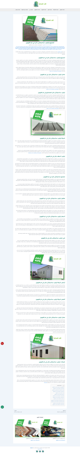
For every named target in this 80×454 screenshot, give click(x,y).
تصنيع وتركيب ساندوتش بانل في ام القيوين (58, 387)
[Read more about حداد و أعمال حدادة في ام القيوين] (53, 428)
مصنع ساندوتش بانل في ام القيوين (59, 394)
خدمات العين (50, 9)
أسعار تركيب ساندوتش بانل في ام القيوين (58, 397)
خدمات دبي (31, 9)
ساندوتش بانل (40, 48)
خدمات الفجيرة (43, 9)
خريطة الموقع (40, 449)
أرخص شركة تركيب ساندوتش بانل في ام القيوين (57, 400)
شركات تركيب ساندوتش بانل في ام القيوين (58, 404)
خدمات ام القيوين (37, 9)
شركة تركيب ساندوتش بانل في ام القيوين (58, 391)
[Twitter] (40, 451)
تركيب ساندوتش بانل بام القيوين (57, 48)
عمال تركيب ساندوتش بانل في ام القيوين (58, 403)
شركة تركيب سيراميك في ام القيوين (32, 438)
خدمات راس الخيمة (25, 9)
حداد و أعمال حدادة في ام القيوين (59, 438)
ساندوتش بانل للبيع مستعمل (52, 49)
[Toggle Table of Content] (63, 386)
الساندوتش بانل (44, 46)
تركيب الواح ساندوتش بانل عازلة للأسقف (26, 47)
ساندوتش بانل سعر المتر (26, 48)
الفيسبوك (45, 382)
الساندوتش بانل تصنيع (38, 46)
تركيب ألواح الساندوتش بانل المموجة (58, 47)
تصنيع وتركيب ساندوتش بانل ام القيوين (47, 48)
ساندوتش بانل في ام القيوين (19, 48)
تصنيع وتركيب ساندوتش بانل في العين (55, 71)
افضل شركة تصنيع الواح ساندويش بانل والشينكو (53, 46)
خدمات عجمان (18, 9)
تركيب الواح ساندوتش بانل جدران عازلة (37, 47)
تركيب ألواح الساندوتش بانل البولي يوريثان (29, 46)
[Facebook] (43, 451)
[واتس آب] (2, 407)
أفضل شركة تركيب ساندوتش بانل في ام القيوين (57, 401)
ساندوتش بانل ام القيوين (34, 48)
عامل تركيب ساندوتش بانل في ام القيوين (58, 388)
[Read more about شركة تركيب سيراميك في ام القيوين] (27, 428)
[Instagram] (37, 451)
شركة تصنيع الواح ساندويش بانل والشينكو (41, 49)
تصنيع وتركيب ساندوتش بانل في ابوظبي (52, 108)
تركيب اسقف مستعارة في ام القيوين (48, 47)
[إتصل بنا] (2, 343)
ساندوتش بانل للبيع (59, 49)
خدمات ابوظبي (62, 9)
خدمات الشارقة (55, 9)
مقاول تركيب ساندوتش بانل (22, 49)
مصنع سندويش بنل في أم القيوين (30, 49)
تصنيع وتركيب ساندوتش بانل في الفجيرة (52, 89)
